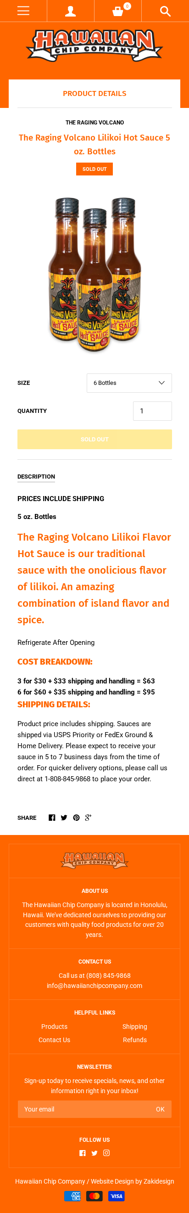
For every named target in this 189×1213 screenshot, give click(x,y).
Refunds (135, 1040)
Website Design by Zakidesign (132, 1181)
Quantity (32, 410)
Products (54, 1026)
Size (23, 382)
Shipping (134, 1026)
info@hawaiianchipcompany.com (94, 985)
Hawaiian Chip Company (50, 1181)
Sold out (95, 439)
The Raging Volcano (95, 122)
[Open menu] (23, 11)
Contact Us (54, 1040)
